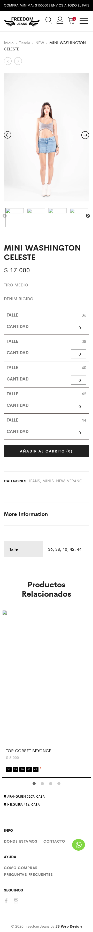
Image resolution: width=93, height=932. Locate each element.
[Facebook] (6, 901)
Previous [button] (4, 216)
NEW (39, 42)
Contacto (54, 841)
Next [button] (87, 216)
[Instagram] (16, 901)
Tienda (24, 42)
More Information (26, 513)
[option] (46, 137)
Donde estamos (20, 841)
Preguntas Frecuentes (28, 874)
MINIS (47, 480)
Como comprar (21, 867)
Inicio (9, 42)
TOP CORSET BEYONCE (28, 750)
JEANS (34, 480)
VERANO (74, 480)
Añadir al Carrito (46, 451)
